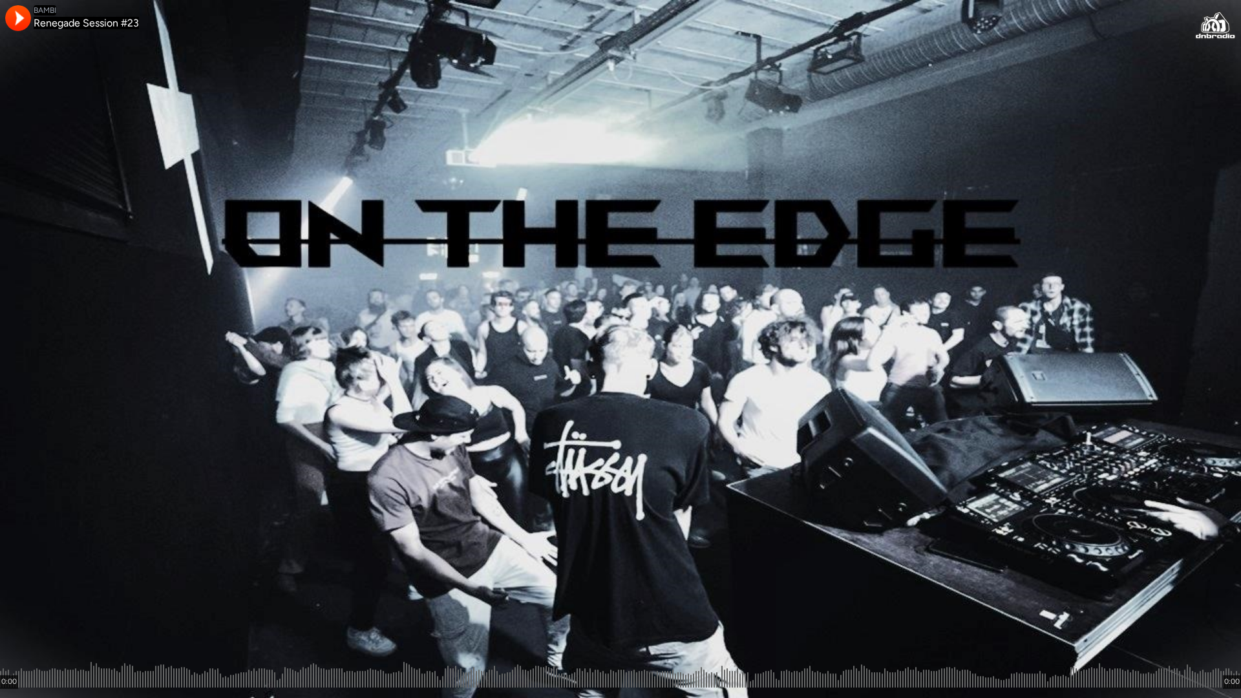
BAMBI (45, 10)
